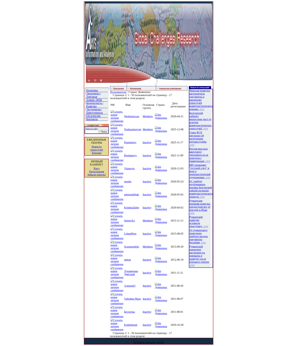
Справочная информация (170, 88)
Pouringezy (130, 142)
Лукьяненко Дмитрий (131, 273)
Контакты (92, 119)
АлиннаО (129, 285)
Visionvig (129, 168)
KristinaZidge (131, 207)
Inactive (147, 142)
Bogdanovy (130, 155)
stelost (127, 259)
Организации (135, 88)
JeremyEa (129, 220)
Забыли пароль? (96, 174)
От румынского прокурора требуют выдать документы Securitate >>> (198, 236)
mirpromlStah (131, 194)
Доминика (161, 117)
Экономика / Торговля (93, 95)
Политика (92, 90)
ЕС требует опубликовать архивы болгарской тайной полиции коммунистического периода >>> (201, 189)
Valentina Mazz (132, 298)
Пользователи (118, 92)
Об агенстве (93, 115)
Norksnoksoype (132, 129)
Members (148, 116)
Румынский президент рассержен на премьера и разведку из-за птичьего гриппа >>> (199, 255)
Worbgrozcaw (131, 116)
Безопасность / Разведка (94, 105)
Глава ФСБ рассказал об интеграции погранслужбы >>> (198, 138)
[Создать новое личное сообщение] (117, 121)
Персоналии (118, 88)
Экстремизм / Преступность (94, 111)
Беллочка (129, 311)
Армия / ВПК (94, 99)
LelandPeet (130, 233)
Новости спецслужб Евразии (96, 149)
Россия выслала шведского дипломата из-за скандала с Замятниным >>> (199, 155)
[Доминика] (158, 114)
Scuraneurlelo (131, 246)
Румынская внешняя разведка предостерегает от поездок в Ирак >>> (199, 206)
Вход (97, 168)
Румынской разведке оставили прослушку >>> (198, 222)
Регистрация (96, 171)
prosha (127, 181)
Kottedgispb (130, 324)
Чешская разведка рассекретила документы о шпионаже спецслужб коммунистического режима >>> (201, 100)
